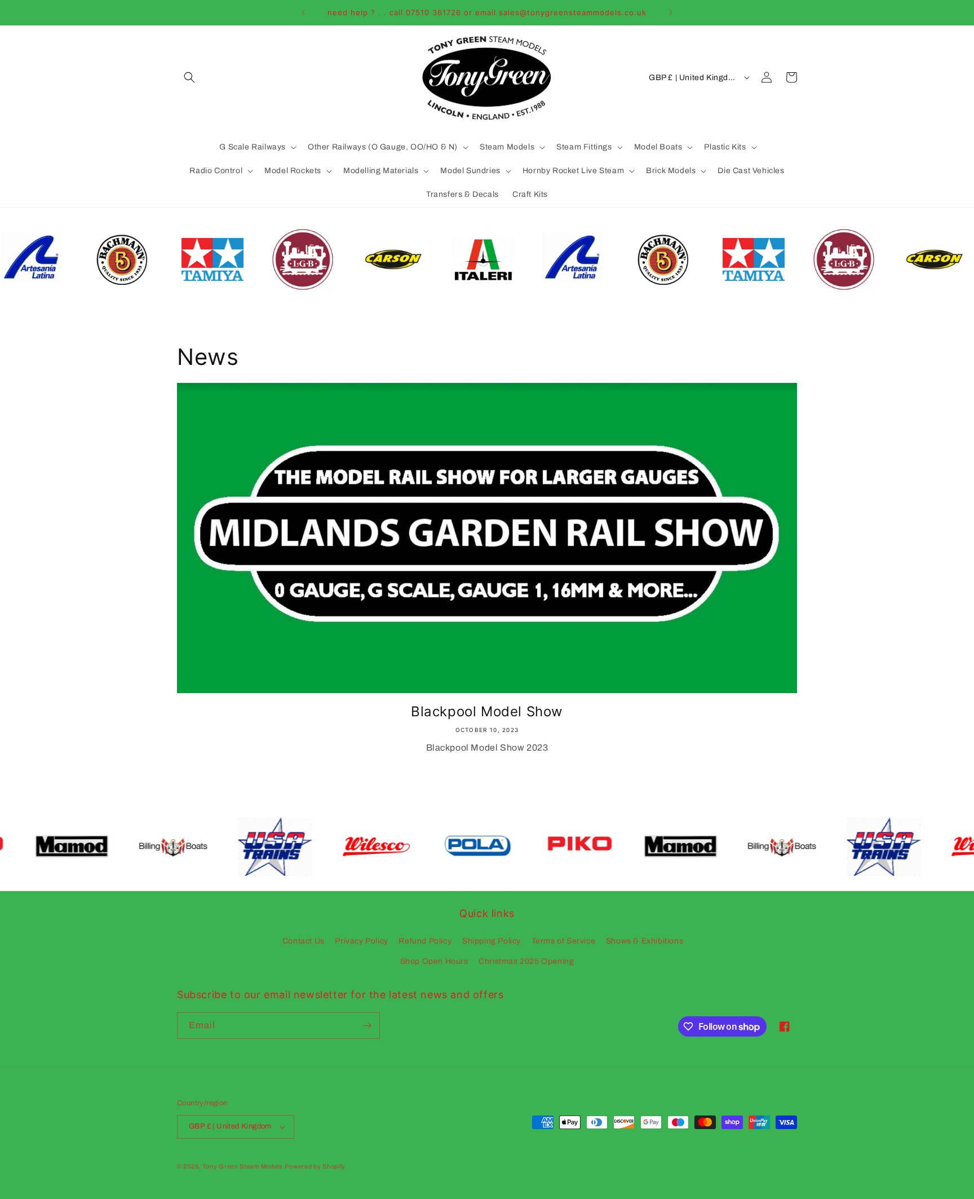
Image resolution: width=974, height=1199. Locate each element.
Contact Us (303, 941)
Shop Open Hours (434, 961)
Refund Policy (425, 941)
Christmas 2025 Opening (526, 961)
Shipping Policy (491, 941)
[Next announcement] (670, 12)
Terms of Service (564, 941)
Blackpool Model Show (487, 711)
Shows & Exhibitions (644, 941)
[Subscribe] (367, 1025)
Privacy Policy (361, 941)
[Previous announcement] (303, 12)
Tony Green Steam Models (242, 1166)
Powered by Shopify (315, 1166)
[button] (189, 77)
